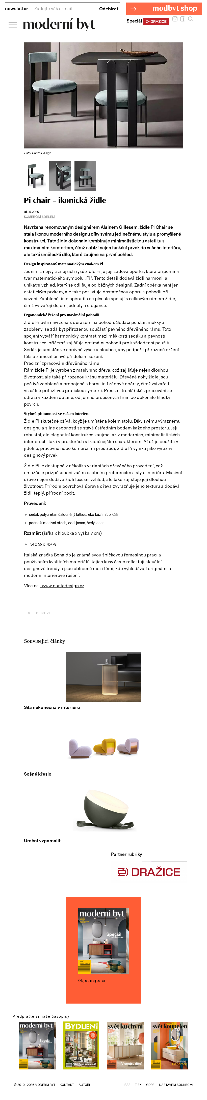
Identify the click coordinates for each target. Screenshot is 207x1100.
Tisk (138, 1085)
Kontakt (67, 1085)
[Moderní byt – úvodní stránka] (59, 30)
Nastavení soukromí (176, 1085)
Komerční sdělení (39, 217)
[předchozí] (28, 176)
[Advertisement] (83, 601)
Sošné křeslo (37, 774)
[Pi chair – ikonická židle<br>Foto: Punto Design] (36, 190)
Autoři (84, 1085)
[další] (178, 176)
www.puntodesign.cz (62, 586)
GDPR (150, 1085)
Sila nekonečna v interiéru (52, 707)
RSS (127, 1085)
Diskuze (39, 613)
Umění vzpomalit (42, 841)
